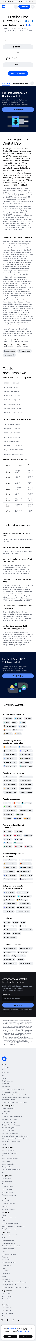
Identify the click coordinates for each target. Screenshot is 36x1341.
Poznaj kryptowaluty (9, 1108)
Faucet (4, 1276)
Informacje (5, 1067)
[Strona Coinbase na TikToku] (19, 1320)
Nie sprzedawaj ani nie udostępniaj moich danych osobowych (16, 1099)
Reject (10, 1336)
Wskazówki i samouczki (10, 1122)
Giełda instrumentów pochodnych (13, 1226)
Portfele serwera (8, 1240)
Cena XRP (5, 1302)
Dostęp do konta (7, 1167)
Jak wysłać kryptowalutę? (11, 1141)
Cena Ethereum (7, 1296)
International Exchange (10, 1223)
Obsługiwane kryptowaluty (11, 1170)
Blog (3, 1075)
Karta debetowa (7, 1192)
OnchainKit (5, 1260)
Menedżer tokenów (8, 1209)
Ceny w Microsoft (8, 1313)
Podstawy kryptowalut (9, 1119)
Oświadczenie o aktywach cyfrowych (14, 1102)
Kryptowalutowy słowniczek (11, 1125)
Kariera (4, 1070)
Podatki (4, 1144)
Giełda (4, 1220)
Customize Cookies (23, 1332)
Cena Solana (6, 1299)
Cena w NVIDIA (7, 1307)
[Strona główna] (3, 6)
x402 (3, 1251)
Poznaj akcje (6, 1111)
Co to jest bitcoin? (8, 1130)
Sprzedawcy (6, 1086)
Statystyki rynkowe (8, 1114)
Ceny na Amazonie (8, 1316)
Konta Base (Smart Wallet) (11, 1246)
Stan (3, 1172)
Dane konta (6, 1161)
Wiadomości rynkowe (9, 1128)
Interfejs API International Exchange (14, 1282)
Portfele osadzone (8, 1243)
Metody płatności (8, 1164)
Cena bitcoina (6, 1293)
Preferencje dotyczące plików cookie (14, 1095)
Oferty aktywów (7, 1201)
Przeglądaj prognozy (9, 1195)
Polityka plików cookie (9, 1092)
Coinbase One (6, 1184)
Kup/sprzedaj (6, 1178)
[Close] (31, 1328)
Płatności (5, 1206)
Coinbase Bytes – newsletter (12, 1117)
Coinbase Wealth (8, 1187)
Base (3, 1237)
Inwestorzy (5, 1084)
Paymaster (5, 1257)
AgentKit (5, 1271)
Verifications (6, 1265)
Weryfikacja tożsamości (10, 1158)
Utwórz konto (6, 1156)
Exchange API (6, 1279)
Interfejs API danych (9, 1262)
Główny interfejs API (9, 1285)
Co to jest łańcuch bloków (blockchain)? (15, 1136)
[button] (33, 7)
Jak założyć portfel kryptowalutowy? (14, 1139)
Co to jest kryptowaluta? (10, 1133)
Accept (25, 1336)
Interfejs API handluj (9, 1254)
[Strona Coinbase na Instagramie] (13, 1320)
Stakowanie (6, 1273)
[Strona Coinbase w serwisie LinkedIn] (7, 1320)
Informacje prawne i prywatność (13, 1089)
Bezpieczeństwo (7, 1081)
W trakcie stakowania (9, 1218)
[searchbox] (18, 64)
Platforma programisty (10, 1235)
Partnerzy (5, 1073)
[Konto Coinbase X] (2, 1320)
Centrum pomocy (8, 1150)
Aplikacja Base (7, 1181)
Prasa (4, 1078)
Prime (4, 1215)
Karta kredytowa (7, 1189)
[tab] (6, 83)
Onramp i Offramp (8, 1249)
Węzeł (4, 1268)
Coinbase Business (8, 1203)
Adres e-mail (6, 994)
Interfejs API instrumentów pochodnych (16, 1287)
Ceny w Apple (6, 1310)
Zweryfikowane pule (9, 1229)
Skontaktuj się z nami (9, 1153)
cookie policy (12, 1328)
